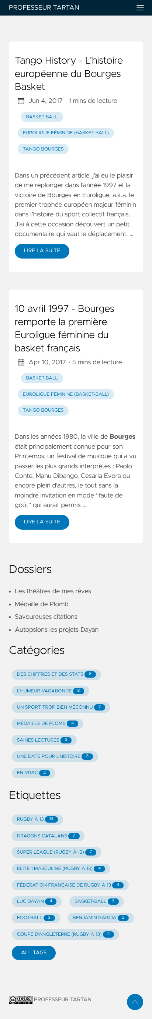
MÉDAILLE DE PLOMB (45, 723)
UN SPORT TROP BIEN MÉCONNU (59, 707)
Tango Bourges (43, 149)
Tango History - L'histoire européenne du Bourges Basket (69, 74)
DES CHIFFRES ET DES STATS (54, 674)
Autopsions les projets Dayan (57, 630)
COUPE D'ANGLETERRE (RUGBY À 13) (63, 934)
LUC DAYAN (34, 901)
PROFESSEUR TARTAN (44, 7)
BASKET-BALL (94, 901)
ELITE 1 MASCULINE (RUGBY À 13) (59, 868)
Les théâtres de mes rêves (53, 591)
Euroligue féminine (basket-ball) (66, 133)
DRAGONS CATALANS (46, 836)
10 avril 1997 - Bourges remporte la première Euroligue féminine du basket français (64, 329)
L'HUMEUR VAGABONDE (48, 691)
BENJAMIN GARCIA (98, 917)
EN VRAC (31, 772)
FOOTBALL (34, 917)
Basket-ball (42, 117)
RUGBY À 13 (35, 819)
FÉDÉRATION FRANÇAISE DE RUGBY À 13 (68, 885)
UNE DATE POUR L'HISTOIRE (53, 756)
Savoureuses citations (46, 617)
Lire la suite (42, 250)
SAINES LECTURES (42, 740)
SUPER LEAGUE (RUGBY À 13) (54, 852)
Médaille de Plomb (42, 604)
